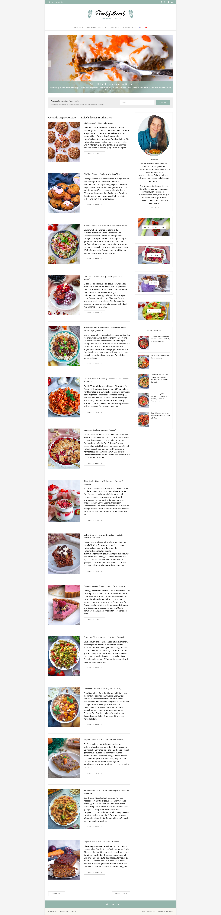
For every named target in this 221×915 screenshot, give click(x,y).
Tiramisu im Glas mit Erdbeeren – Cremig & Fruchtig (104, 482)
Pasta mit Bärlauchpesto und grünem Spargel (104, 637)
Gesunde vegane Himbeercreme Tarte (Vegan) (104, 586)
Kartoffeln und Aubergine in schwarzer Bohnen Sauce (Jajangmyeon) (105, 329)
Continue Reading (94, 153)
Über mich (114, 27)
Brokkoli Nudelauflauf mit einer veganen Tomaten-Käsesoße (106, 791)
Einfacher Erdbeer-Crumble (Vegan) (100, 430)
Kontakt (73, 911)
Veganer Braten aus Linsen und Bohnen (101, 842)
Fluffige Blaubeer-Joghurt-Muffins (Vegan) (103, 174)
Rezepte (77, 27)
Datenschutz (52, 911)
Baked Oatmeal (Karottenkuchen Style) (110, 84)
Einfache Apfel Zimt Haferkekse (98, 123)
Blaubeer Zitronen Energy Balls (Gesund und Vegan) (104, 277)
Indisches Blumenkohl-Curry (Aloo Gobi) (102, 688)
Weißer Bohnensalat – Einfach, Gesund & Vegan (105, 225)
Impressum (64, 911)
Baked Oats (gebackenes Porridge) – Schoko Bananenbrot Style (104, 536)
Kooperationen (129, 27)
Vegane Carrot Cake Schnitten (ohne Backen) (104, 739)
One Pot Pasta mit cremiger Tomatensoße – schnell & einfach (106, 380)
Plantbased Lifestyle (95, 27)
